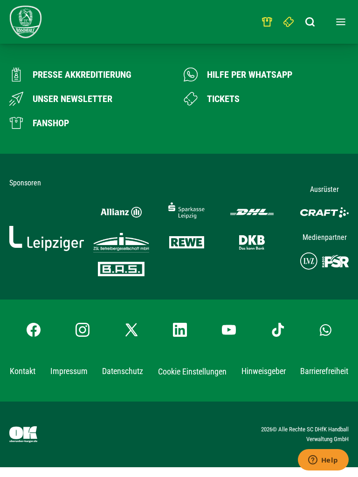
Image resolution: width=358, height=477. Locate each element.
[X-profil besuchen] (131, 330)
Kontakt (22, 371)
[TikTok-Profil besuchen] (278, 330)
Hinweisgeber (263, 371)
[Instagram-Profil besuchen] (83, 330)
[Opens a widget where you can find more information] (323, 460)
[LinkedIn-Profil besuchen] (180, 330)
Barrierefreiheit (324, 371)
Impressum (69, 371)
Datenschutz (122, 371)
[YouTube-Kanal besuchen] (229, 330)
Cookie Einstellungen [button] (192, 371)
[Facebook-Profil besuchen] (34, 330)
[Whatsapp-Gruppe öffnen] (325, 330)
